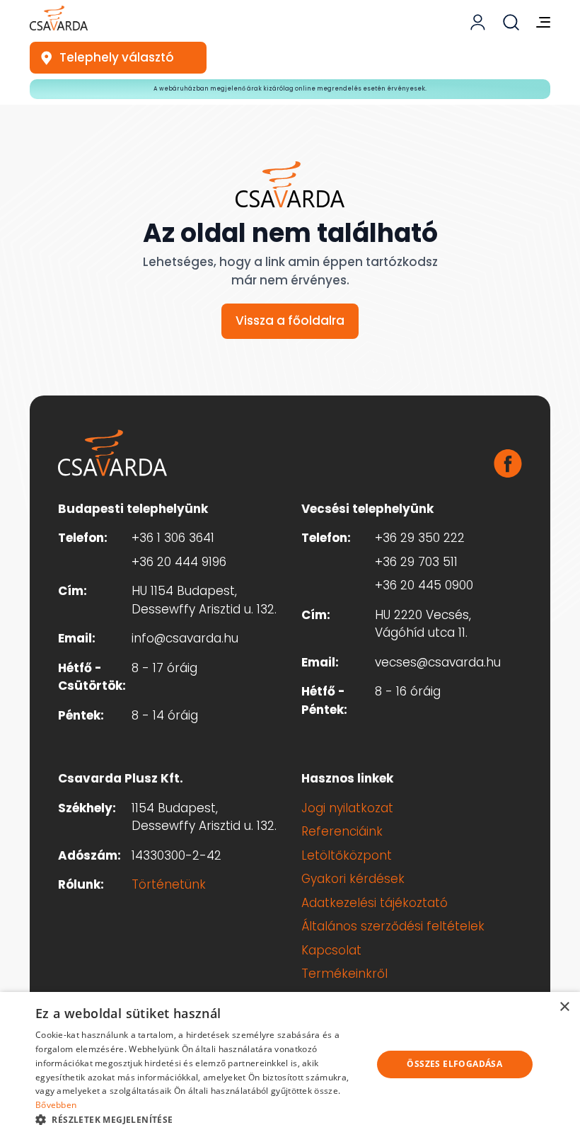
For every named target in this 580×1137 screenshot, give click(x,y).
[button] (198, 1119)
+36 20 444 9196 (179, 561)
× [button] (564, 1007)
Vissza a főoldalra (290, 320)
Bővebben (55, 1105)
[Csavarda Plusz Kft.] (59, 18)
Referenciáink (342, 831)
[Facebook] (508, 463)
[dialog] (290, 1064)
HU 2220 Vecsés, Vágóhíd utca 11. (423, 624)
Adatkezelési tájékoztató (374, 902)
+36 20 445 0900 (424, 585)
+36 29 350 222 (420, 537)
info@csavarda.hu (185, 638)
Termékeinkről (344, 973)
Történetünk (169, 884)
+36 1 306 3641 (173, 537)
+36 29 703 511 (416, 561)
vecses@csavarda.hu (438, 662)
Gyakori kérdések (353, 878)
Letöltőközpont (346, 855)
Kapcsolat (331, 950)
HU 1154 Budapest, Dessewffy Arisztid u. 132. (204, 600)
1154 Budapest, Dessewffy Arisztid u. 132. (204, 817)
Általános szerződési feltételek (393, 926)
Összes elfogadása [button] (454, 1064)
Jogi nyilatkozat (347, 808)
